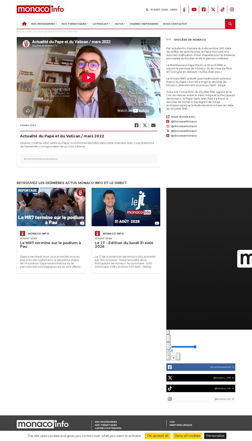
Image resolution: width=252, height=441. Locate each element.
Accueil (20, 32)
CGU (172, 422)
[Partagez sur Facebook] (136, 125)
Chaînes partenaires (108, 428)
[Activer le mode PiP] (168, 356)
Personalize (215, 436)
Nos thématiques (106, 425)
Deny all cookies (187, 436)
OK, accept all (158, 436)
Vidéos (29, 32)
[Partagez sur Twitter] (145, 125)
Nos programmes (106, 422)
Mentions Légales (181, 425)
